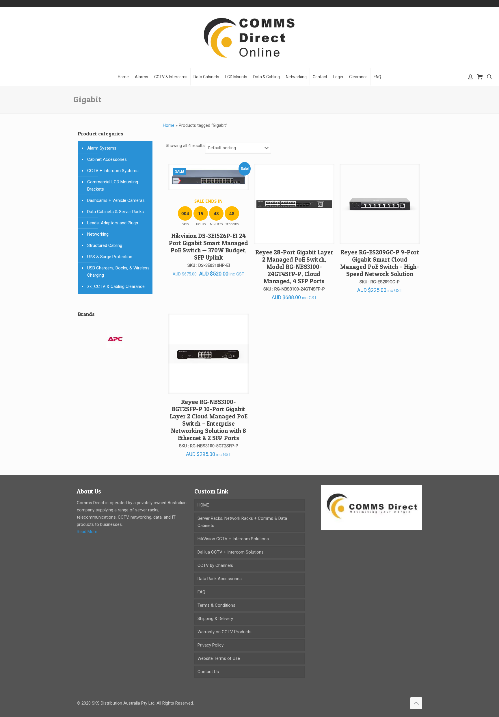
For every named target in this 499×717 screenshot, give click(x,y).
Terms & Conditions (216, 605)
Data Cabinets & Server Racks (115, 211)
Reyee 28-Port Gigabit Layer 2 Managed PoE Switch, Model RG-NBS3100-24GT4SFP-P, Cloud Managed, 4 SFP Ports (294, 267)
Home (168, 125)
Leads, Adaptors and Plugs (112, 223)
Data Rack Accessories (220, 578)
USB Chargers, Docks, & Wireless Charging (118, 271)
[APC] (115, 342)
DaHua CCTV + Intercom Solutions (231, 552)
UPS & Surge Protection (109, 256)
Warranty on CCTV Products (225, 631)
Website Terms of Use (219, 658)
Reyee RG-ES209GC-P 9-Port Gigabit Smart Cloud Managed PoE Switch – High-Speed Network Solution (379, 263)
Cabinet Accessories (107, 159)
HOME (203, 505)
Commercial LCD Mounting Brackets (112, 185)
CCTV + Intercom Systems (113, 170)
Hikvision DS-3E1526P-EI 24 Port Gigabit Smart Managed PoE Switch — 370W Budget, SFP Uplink (208, 246)
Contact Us (208, 671)
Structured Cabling (104, 245)
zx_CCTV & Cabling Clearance (116, 286)
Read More (87, 531)
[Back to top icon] (416, 703)
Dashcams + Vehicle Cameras (116, 200)
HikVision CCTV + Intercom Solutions (233, 538)
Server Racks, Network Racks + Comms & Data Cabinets (242, 522)
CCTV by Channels (215, 565)
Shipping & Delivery (215, 618)
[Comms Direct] (249, 37)
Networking (98, 234)
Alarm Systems (101, 148)
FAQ (201, 592)
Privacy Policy (211, 645)
